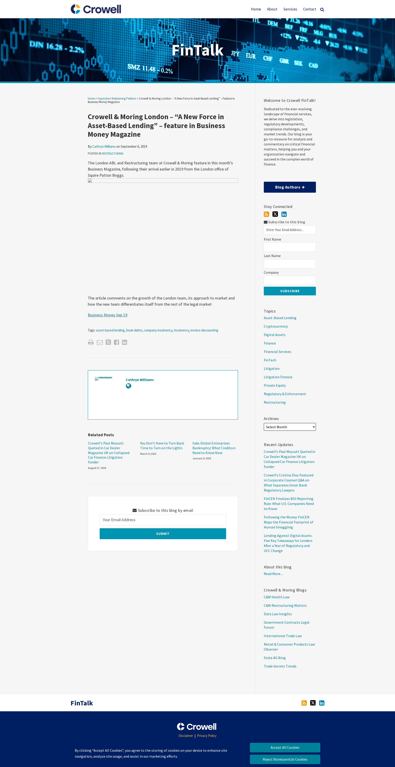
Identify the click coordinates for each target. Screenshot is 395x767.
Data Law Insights (278, 614)
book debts (134, 330)
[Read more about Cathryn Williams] (128, 386)
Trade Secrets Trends (280, 666)
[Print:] (91, 342)
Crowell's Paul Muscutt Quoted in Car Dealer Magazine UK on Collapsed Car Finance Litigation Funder (108, 452)
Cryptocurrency (276, 326)
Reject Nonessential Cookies (285, 759)
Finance (270, 343)
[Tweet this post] (108, 342)
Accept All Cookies (285, 747)
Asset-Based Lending (280, 317)
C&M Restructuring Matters (285, 605)
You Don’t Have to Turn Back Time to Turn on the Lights (162, 445)
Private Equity (275, 385)
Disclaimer (186, 735)
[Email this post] (100, 342)
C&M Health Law (276, 597)
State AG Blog (275, 657)
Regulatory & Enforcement (285, 393)
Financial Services (277, 351)
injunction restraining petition (117, 98)
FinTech (270, 360)
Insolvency (181, 330)
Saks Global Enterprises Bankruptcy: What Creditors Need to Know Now (214, 448)
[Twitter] (275, 214)
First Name (272, 239)
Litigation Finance (278, 377)
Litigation (272, 368)
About (272, 9)
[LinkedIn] (284, 214)
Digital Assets (275, 334)
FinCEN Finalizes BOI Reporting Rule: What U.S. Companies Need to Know (289, 503)
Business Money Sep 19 (107, 315)
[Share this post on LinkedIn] (124, 342)
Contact (309, 9)
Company (271, 272)
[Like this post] (116, 342)
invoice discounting (204, 330)
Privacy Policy (206, 735)
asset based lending (110, 330)
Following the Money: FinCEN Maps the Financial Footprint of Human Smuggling (288, 522)
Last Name (272, 256)
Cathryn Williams (104, 146)
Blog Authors (282, 186)
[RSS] (266, 214)
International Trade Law (283, 635)
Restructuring (112, 153)
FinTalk (197, 50)
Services (290, 9)
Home (256, 9)
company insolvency (158, 330)
